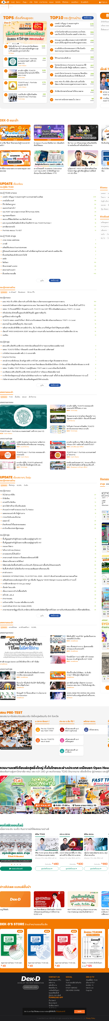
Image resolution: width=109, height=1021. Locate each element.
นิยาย (18, 2)
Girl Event (69, 697)
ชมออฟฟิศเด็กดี (54, 993)
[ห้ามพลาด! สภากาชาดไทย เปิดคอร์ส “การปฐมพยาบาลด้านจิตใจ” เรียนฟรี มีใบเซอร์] (58, 419)
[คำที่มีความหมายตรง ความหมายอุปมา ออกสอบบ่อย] (15, 158)
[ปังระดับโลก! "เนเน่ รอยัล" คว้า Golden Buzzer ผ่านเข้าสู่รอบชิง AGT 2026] (58, 660)
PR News (11, 53)
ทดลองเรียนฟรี (17, 869)
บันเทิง (26, 485)
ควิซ (31, 2)
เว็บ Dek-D (52, 1000)
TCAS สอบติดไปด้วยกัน (73, 983)
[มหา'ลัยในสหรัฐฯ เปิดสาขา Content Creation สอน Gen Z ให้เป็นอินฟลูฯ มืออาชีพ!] (58, 686)
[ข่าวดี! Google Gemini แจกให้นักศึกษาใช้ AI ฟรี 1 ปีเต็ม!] (23, 647)
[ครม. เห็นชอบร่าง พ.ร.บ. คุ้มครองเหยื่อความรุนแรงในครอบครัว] (58, 649)
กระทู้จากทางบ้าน (7, 481)
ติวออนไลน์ (4, 6)
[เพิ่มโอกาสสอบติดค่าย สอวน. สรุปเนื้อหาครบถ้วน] (96, 844)
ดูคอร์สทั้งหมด (46, 869)
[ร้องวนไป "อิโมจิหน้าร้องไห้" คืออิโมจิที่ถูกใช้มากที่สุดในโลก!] (8, 686)
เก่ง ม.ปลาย (65, 834)
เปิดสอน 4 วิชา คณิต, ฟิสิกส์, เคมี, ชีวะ (70, 858)
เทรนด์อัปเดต (13, 627)
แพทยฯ (103, 193)
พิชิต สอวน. (89, 834)
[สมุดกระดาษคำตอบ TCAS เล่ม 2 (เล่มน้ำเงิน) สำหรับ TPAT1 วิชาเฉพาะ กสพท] (39, 945)
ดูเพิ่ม (42, 281)
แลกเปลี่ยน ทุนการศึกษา (77, 446)
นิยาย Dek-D (53, 1003)
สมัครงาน (52, 983)
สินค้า (11, 6)
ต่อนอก (51, 2)
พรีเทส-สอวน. (90, 722)
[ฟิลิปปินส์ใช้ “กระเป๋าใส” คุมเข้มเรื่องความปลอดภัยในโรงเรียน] (58, 639)
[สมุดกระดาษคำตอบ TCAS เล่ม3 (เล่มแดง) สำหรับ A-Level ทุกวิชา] (66, 945)
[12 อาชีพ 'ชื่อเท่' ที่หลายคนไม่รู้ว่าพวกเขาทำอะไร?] (15, 133)
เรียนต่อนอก (21, 292)
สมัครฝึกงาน (53, 985)
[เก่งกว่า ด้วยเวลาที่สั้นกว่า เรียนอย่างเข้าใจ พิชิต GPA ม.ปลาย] (71, 844)
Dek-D (68, 980)
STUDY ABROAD (71, 988)
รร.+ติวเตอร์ (12, 292)
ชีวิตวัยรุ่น (65, 2)
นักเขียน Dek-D (54, 1006)
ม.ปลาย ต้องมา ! (42, 722)
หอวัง (103, 234)
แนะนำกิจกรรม (71, 421)
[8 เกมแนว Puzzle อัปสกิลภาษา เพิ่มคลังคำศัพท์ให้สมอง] (49, 133)
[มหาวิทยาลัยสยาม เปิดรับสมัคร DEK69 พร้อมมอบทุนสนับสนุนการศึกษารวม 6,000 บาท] (49, 899)
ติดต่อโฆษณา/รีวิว (55, 980)
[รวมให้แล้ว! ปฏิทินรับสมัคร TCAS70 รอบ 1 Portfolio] (13, 97)
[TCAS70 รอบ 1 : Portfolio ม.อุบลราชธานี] (13, 85)
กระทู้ (12, 2)
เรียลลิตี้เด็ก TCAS (92, 980)
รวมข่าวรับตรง (22, 65)
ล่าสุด (102, 484)
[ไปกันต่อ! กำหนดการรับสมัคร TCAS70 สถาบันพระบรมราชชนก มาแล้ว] (58, 429)
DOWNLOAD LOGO (30, 987)
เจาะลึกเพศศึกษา (24, 627)
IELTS (103, 238)
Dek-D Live (89, 988)
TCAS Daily (21, 77)
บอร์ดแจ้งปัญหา (54, 990)
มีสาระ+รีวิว (31, 292)
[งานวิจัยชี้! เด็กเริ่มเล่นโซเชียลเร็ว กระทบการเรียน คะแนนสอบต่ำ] (8, 675)
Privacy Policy (90, 1018)
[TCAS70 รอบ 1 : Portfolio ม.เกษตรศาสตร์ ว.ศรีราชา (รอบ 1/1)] (13, 61)
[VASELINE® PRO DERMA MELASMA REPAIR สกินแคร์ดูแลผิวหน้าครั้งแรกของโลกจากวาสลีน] (58, 696)
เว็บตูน (25, 2)
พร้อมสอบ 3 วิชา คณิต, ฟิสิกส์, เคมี (93, 858)
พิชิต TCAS (40, 834)
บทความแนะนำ (6, 623)
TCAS (36, 2)
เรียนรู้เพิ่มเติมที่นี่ (60, 1011)
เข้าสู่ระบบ (104, 2)
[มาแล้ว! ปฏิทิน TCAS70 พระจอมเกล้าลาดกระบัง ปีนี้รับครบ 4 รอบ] (13, 73)
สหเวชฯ (103, 205)
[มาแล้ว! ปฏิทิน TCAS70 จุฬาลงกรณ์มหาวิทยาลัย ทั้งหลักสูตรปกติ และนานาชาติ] (8, 465)
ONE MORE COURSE (73, 990)
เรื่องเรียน (17, 397)
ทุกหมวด (4, 292)
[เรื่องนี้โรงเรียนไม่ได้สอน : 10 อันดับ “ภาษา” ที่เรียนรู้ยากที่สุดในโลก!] (58, 675)
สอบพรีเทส (74, 2)
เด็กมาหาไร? (90, 983)
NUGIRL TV (89, 985)
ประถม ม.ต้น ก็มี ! (66, 722)
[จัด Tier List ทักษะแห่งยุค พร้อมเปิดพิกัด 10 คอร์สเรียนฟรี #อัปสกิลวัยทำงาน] (83, 133)
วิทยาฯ (103, 197)
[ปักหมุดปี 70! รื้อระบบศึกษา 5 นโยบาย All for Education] (8, 696)
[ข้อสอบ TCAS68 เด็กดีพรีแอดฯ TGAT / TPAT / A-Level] (93, 945)
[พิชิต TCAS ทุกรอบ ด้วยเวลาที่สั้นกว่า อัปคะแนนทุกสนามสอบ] (47, 844)
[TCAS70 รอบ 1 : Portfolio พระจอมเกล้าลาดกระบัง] (8, 455)
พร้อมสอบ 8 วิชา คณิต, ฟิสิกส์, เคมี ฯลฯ (46, 858)
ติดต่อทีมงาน (53, 988)
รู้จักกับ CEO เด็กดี (55, 995)
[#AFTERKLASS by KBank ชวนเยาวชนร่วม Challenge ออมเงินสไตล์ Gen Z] (83, 899)
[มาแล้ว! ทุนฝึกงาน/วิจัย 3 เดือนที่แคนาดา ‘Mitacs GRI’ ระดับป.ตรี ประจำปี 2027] (58, 445)
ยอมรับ (79, 1011)
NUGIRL (58, 2)
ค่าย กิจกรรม (43, 2)
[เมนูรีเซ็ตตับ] (15, 899)
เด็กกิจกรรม (32, 397)
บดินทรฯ (104, 230)
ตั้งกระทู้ (88, 18)
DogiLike (89, 990)
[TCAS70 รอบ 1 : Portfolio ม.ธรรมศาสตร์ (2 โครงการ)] (58, 455)
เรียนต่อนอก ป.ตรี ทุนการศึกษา (79, 467)
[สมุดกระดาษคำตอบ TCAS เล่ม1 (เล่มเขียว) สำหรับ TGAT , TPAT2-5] (12, 945)
